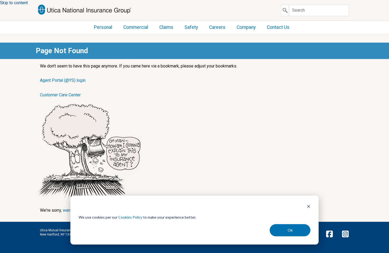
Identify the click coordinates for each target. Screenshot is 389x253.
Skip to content (14, 2)
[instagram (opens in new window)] (345, 237)
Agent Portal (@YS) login (62, 80)
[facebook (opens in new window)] (329, 237)
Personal (103, 27)
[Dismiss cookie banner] (308, 207)
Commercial (135, 27)
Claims (166, 27)
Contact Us (278, 27)
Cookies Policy (130, 217)
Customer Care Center (60, 94)
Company (246, 27)
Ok (290, 230)
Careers (217, 27)
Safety (191, 27)
